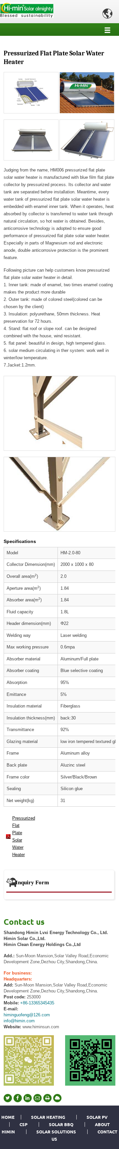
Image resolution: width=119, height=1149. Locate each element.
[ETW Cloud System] (57, 1098)
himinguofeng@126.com (27, 1014)
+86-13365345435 (37, 1002)
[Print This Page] (47, 1098)
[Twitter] (8, 1098)
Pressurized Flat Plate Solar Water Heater (21, 836)
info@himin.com (19, 1020)
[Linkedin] (27, 1098)
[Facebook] (18, 1098)
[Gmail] (37, 1098)
